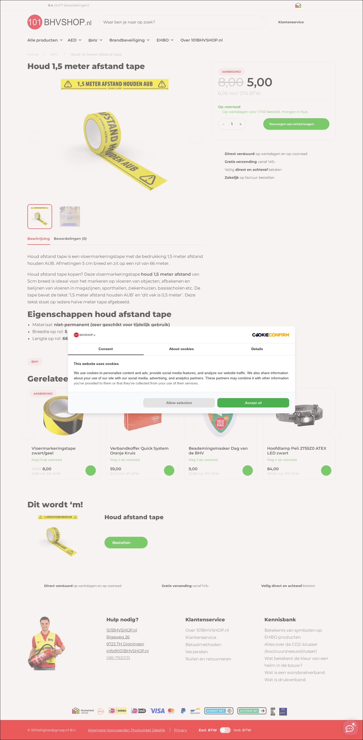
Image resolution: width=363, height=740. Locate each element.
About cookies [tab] (181, 349)
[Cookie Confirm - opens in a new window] (270, 335)
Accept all (253, 403)
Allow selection (179, 403)
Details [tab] (257, 349)
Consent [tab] (106, 349)
